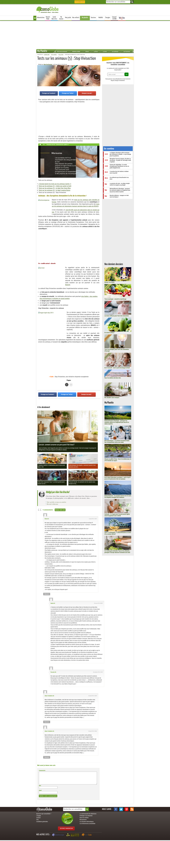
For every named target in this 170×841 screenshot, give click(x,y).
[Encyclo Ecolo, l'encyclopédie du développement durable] (87, 835)
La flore (96, 51)
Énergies (107, 17)
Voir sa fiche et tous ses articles (56, 502)
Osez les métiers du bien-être (112, 378)
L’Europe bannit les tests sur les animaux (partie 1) (55, 184)
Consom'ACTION (114, 18)
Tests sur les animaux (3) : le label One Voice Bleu (55, 188)
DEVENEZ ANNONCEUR (66, 828)
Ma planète (85, 17)
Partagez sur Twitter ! (68, 93)
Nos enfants (75, 17)
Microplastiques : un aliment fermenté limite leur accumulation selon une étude (116, 441)
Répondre (46, 594)
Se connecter (79, 1)
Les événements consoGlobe (87, 823)
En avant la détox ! (109, 332)
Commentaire (42, 770)
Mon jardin (68, 17)
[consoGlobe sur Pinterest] (126, 809)
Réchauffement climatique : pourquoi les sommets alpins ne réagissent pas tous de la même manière (116, 422)
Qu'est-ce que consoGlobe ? (43, 813)
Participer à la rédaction (86, 815)
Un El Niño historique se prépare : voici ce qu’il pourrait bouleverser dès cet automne (117, 478)
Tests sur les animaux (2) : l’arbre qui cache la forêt (55, 186)
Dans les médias (84, 817)
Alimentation (40, 17)
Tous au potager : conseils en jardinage (115, 299)
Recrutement (83, 819)
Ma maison (61, 18)
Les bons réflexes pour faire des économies (116, 316)
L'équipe (38, 815)
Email (40, 790)
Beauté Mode (48, 18)
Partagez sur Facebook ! (49, 93)
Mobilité (100, 17)
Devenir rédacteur (52, 504)
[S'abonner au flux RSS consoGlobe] (132, 809)
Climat (87, 51)
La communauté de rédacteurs (88, 813)
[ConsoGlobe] (47, 9)
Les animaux (115, 51)
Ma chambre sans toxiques (111, 397)
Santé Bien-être (54, 18)
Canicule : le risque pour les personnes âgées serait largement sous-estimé (117, 514)
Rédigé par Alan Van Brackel (57, 492)
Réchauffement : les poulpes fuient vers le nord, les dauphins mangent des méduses (117, 496)
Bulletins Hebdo (76, 51)
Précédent (99, 75)
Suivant (38, 75)
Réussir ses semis (109, 282)
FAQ (37, 819)
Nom (40, 785)
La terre (105, 51)
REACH (67, 285)
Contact (38, 817)
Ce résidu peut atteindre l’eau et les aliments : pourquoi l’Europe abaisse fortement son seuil (117, 551)
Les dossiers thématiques (87, 821)
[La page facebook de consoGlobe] (115, 809)
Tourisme (93, 17)
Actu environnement (62, 51)
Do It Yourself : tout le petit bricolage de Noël (117, 368)
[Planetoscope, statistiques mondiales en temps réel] (58, 835)
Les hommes (126, 51)
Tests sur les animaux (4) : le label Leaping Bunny (54, 190)
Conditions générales (42, 821)
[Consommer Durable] (73, 835)
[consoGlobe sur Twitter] (121, 809)
